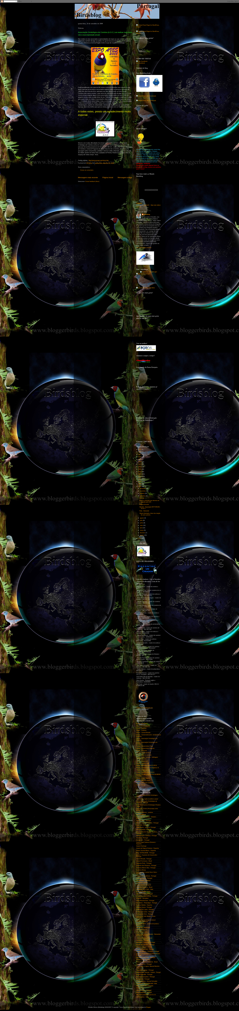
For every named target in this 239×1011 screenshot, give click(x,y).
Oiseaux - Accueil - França (144, 947)
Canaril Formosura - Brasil (144, 861)
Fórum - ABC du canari (143, 780)
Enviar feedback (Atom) (92, 181)
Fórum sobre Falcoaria (143, 726)
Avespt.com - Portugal (142, 840)
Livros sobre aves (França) (144, 938)
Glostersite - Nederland (143, 927)
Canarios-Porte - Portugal (143, 863)
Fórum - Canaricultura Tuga (144, 746)
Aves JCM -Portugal (142, 825)
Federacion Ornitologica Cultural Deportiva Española (145, 920)
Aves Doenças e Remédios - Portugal (147, 823)
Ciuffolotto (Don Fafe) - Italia (144, 889)
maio (141, 525)
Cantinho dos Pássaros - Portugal (146, 865)
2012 (140, 476)
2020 (140, 457)
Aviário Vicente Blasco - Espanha (146, 850)
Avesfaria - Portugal (142, 838)
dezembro (143, 488)
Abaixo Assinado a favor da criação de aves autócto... (149, 514)
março (142, 530)
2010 (140, 481)
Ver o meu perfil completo (143, 247)
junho (141, 523)
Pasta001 (139, 203)
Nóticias (141, 498)
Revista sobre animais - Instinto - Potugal (148, 972)
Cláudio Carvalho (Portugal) (144, 894)
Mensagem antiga (125, 177)
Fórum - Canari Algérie (143, 778)
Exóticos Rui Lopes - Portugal (145, 909)
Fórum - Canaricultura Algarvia (145, 748)
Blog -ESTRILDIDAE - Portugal (145, 852)
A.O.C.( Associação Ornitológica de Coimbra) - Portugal (146, 801)
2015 (140, 469)
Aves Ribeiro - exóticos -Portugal (146, 827)
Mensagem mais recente (88, 177)
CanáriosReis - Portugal (143, 880)
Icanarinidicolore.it (141, 929)
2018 (140, 461)
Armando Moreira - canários (144, 812)
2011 (140, 479)
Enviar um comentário (86, 170)
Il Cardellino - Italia (141, 932)
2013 (140, 474)
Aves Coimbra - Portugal (143, 820)
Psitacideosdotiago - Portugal (145, 970)
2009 (140, 484)
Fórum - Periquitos (141, 723)
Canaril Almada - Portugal (143, 858)
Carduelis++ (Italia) (142, 882)
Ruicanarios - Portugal (142, 979)
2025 (140, 449)
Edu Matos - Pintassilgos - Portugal (146, 902)
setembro (143, 496)
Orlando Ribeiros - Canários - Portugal (147, 951)
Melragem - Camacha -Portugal (145, 942)
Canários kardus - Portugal (144, 878)
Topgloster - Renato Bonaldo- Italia (146, 983)
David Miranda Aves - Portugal (145, 900)
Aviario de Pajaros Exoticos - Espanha (147, 848)
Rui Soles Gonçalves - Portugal (145, 976)
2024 (140, 452)
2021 (140, 454)
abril (141, 527)
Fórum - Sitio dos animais (143, 755)
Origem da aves (144, 504)
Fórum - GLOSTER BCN (143, 753)
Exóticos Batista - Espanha (144, 905)
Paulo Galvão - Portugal (143, 959)
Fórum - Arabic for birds (143, 770)
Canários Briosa (141, 870)
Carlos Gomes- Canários (143, 885)
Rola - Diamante (144, 511)
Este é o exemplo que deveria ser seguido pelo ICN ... (149, 501)
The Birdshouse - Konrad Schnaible (146, 981)
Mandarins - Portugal (142, 940)
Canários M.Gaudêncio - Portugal (146, 876)
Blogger (148, 1007)
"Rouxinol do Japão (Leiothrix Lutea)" (147, 799)
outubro (142, 493)
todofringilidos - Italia (142, 997)
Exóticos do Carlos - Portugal (144, 911)
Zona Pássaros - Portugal (143, 990)
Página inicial (107, 177)
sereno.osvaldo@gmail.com (144, 707)
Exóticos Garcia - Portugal (144, 907)
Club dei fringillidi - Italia (143, 891)
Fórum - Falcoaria (141, 750)
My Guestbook (140, 63)
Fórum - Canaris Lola (142, 763)
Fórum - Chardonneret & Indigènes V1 (147, 767)
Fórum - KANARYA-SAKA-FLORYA (146, 765)
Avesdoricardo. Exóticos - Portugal (146, 835)
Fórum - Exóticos (141, 728)
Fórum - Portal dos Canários (144, 782)
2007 (140, 538)
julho (141, 520)
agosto (142, 518)
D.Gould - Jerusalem (142, 898)
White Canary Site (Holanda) (144, 985)
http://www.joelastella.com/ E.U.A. (146, 994)
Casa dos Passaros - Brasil (144, 887)
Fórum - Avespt (140, 785)
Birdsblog (147, 214)
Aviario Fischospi (141, 846)
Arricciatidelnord (141, 814)
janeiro (142, 535)
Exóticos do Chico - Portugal (144, 914)
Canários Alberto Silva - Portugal (145, 867)
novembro (143, 491)
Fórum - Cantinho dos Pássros (145, 772)
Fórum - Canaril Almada (143, 732)
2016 (140, 466)
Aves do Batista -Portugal (143, 829)
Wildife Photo (140, 988)
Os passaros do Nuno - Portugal (145, 957)
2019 (140, 459)
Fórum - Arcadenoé (142, 761)
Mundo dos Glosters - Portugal (145, 944)
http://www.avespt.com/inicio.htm (99, 160)
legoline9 (146, 205)
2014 (140, 471)
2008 (140, 486)
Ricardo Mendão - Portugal (144, 974)
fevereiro (142, 532)
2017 (140, 464)
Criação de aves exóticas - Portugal (146, 896)
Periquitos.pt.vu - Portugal (144, 964)
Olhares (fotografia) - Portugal (145, 949)
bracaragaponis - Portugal (144, 992)
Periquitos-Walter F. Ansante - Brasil (146, 962)
